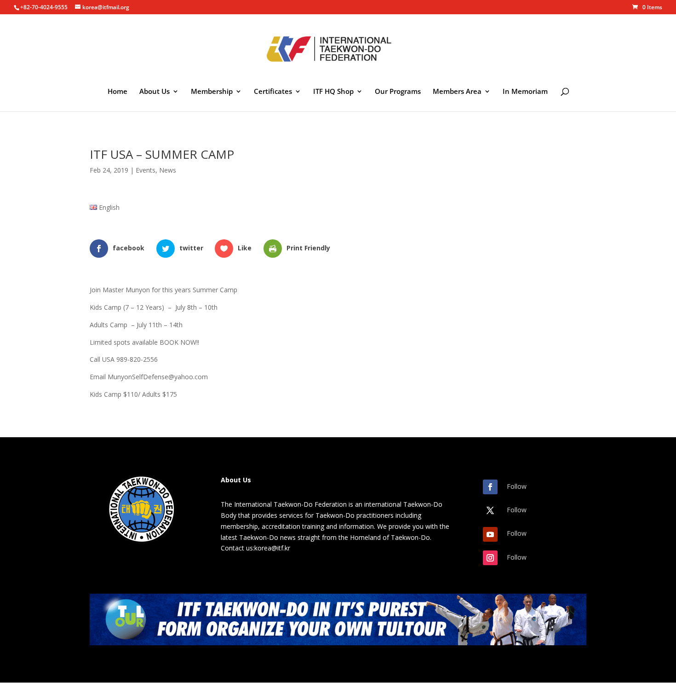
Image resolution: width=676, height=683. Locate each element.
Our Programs (398, 92)
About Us (154, 92)
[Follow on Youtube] (490, 534)
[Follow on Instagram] (490, 557)
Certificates (273, 92)
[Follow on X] (490, 510)
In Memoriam (525, 92)
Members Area (457, 92)
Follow (517, 486)
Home (117, 92)
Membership (212, 92)
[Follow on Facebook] (490, 487)
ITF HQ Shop (333, 92)
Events (145, 170)
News (167, 170)
